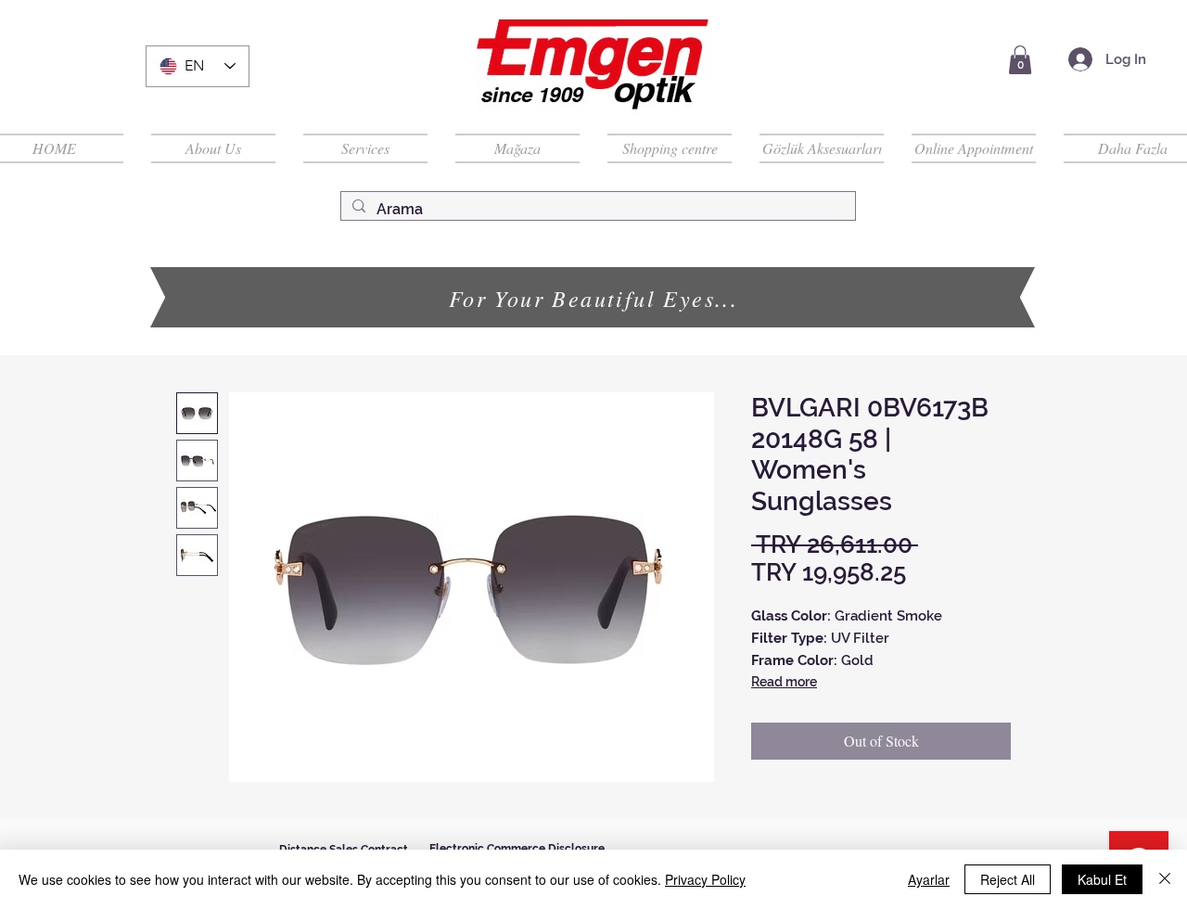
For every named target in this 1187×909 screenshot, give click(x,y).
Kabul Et (1102, 879)
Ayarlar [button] (929, 879)
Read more (784, 681)
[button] (1020, 59)
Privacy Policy (705, 879)
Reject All (1007, 879)
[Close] (1165, 879)
